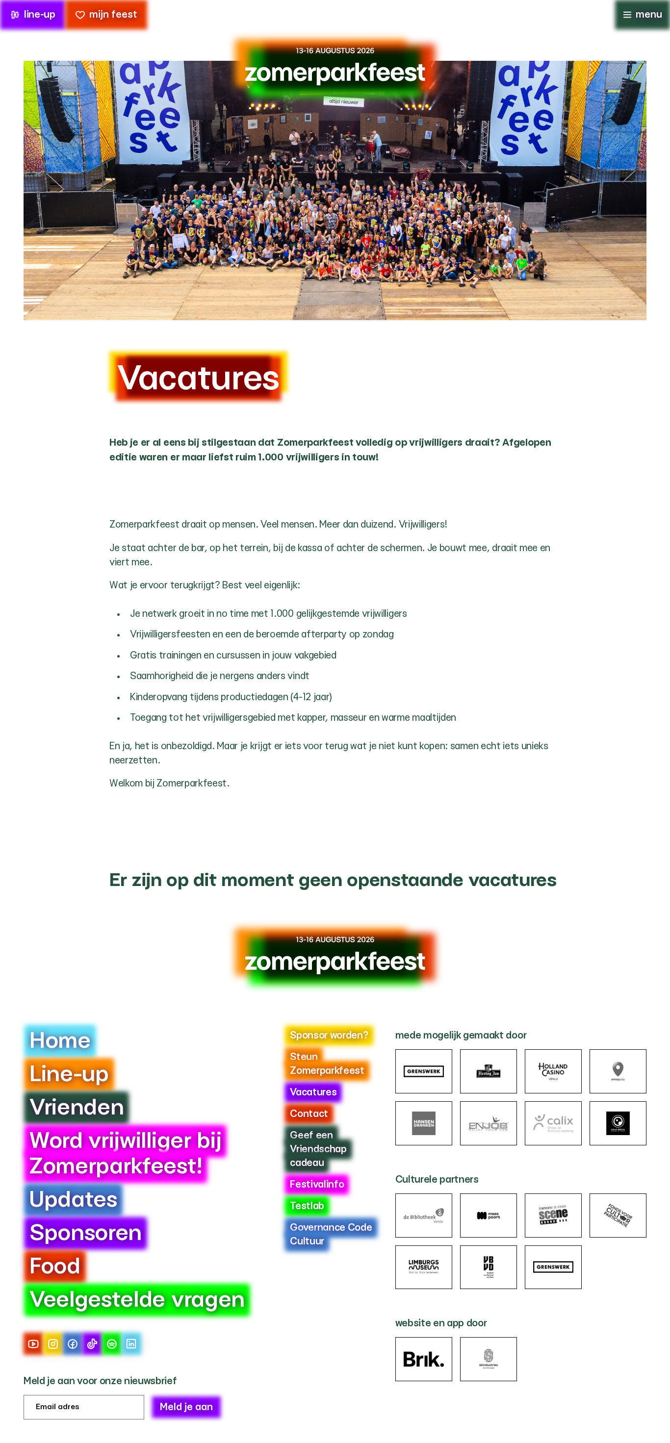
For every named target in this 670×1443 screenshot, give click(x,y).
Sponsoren (85, 1233)
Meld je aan (186, 1407)
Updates (73, 1200)
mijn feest (113, 15)
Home (60, 1041)
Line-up (69, 1074)
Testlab (307, 1206)
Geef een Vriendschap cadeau (318, 1149)
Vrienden (76, 1108)
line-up (39, 15)
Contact (309, 1114)
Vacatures (313, 1092)
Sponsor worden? (329, 1035)
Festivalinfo (317, 1185)
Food (54, 1267)
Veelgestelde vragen (137, 1300)
